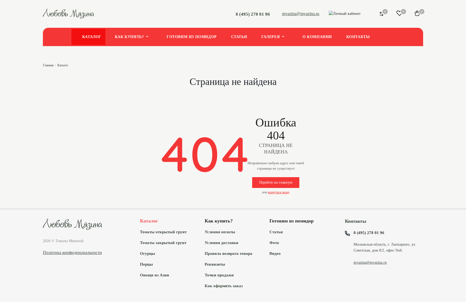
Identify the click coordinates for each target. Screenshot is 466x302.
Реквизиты (215, 264)
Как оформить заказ (224, 285)
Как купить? (219, 221)
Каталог (149, 221)
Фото (274, 242)
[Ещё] (387, 37)
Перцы (146, 264)
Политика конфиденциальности (72, 252)
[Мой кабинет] (345, 14)
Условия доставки (221, 242)
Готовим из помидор (291, 221)
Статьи (276, 231)
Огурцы (147, 253)
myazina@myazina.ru (300, 13)
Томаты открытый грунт (163, 231)
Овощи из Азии (154, 275)
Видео (275, 253)
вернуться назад (278, 192)
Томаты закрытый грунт (163, 242)
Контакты (355, 221)
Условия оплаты (220, 231)
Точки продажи (219, 275)
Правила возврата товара (228, 253)
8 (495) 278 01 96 (253, 14)
